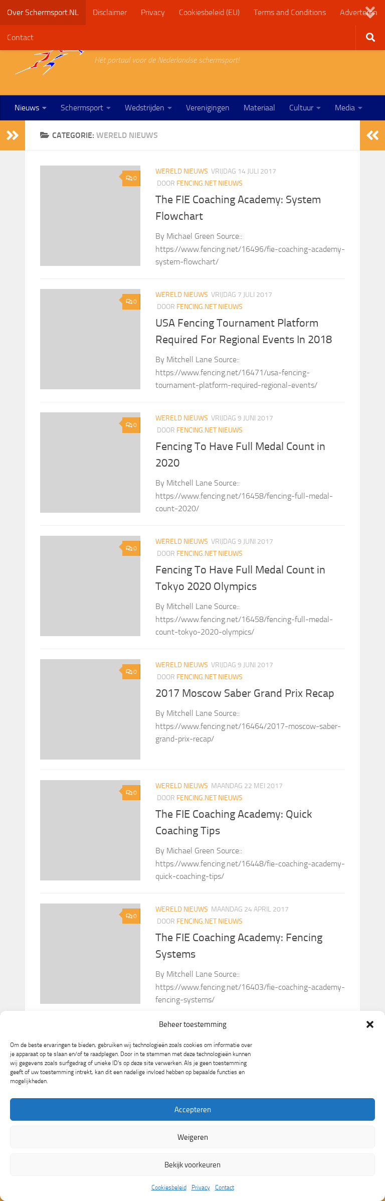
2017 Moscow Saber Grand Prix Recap (244, 693)
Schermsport (82, 107)
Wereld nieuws (181, 171)
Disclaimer (110, 12)
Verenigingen (208, 107)
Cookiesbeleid (168, 1187)
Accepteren (192, 1109)
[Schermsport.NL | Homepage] (49, 60)
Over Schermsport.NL (43, 12)
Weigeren (192, 1137)
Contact (224, 1187)
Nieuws (27, 107)
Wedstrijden (144, 107)
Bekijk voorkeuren (192, 1164)
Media (345, 107)
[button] (370, 1024)
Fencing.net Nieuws (209, 183)
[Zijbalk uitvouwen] (12, 135)
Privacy (200, 1187)
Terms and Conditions (290, 12)
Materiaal (259, 107)
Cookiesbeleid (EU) (209, 12)
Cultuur (301, 107)
